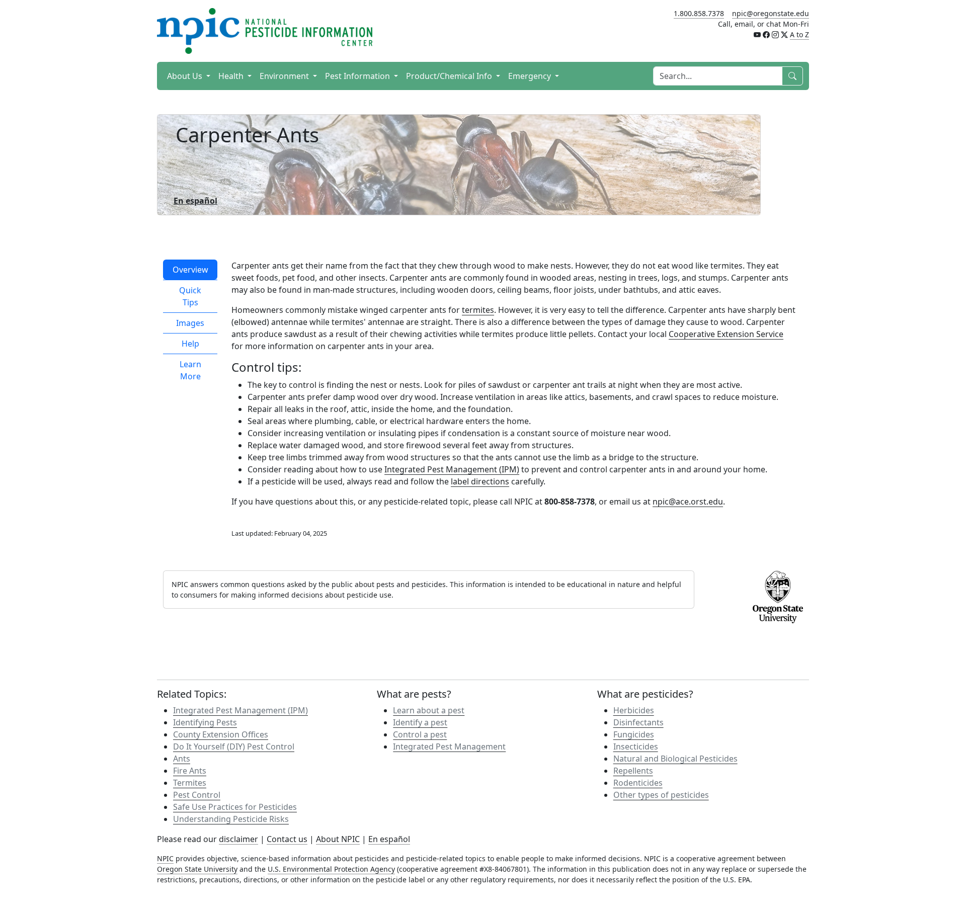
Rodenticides (638, 782)
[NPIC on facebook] (766, 34)
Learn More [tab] (190, 370)
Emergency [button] (530, 75)
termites (478, 309)
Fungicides (633, 734)
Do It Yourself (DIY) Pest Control (233, 746)
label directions (480, 481)
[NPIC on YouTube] (757, 34)
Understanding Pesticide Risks (231, 818)
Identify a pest (420, 722)
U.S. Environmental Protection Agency (331, 869)
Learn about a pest (428, 710)
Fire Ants (189, 770)
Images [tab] (190, 322)
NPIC (165, 858)
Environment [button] (285, 75)
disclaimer (238, 839)
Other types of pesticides (661, 794)
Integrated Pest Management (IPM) (451, 469)
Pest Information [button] (358, 75)
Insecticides (635, 746)
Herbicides (633, 710)
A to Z (799, 34)
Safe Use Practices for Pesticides (235, 806)
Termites (189, 782)
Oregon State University (197, 869)
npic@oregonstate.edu (770, 13)
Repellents (633, 770)
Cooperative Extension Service (726, 334)
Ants (181, 758)
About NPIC (338, 839)
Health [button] (232, 75)
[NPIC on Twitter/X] (784, 34)
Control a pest (420, 734)
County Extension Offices (220, 734)
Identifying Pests (205, 722)
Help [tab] (190, 343)
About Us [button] (185, 75)
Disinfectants (638, 722)
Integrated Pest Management (449, 746)
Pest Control (196, 794)
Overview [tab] (190, 269)
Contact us (287, 839)
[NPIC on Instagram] (775, 34)
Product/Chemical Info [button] (450, 75)
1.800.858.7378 (699, 13)
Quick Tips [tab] (190, 296)
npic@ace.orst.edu (688, 501)
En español (389, 839)
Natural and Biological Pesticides (675, 758)
